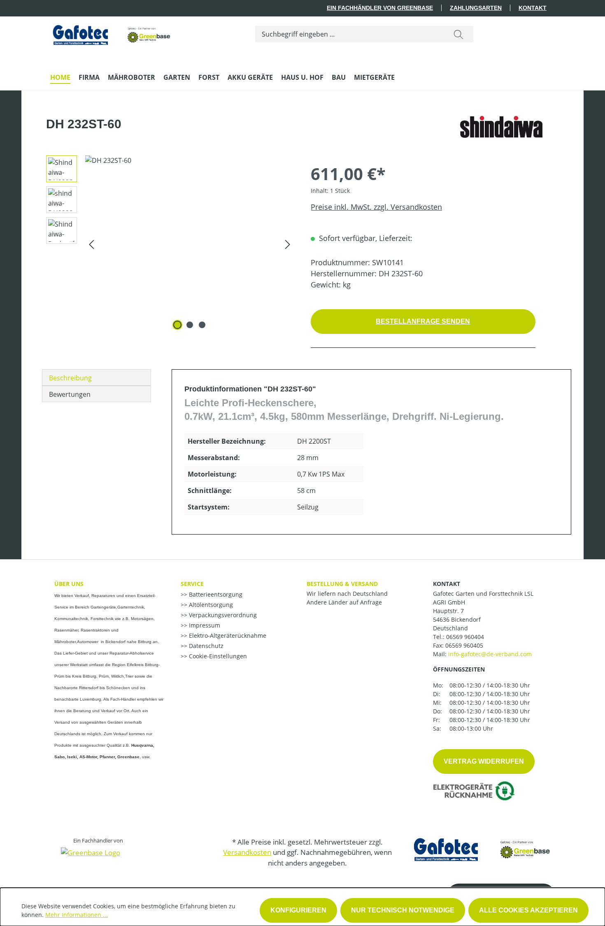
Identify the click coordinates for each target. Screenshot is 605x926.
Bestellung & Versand (342, 584)
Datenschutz (205, 646)
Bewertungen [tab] (70, 394)
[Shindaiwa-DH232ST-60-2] (189, 243)
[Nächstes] (288, 243)
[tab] (96, 377)
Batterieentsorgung (214, 594)
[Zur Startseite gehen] (112, 33)
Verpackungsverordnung (222, 615)
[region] (167, 243)
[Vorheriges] (91, 243)
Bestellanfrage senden (423, 321)
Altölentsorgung (210, 605)
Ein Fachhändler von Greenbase (380, 8)
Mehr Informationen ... (76, 915)
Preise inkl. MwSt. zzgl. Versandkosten (376, 207)
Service (192, 584)
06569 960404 (465, 637)
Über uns (69, 584)
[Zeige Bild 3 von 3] (202, 325)
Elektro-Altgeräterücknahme (226, 635)
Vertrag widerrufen (484, 761)
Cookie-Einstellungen (217, 656)
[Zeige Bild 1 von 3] (177, 325)
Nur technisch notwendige (402, 910)
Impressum (203, 625)
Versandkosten (247, 852)
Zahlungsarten (476, 8)
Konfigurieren (298, 910)
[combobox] (349, 34)
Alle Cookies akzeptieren (528, 910)
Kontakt (533, 8)
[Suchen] (458, 34)
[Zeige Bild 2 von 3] (189, 325)
